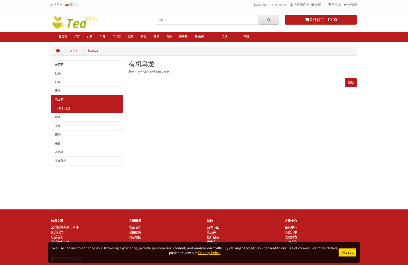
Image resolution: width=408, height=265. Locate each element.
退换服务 (135, 232)
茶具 (143, 37)
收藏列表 (291, 237)
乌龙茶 (116, 37)
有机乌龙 (93, 51)
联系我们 (57, 237)
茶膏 (169, 37)
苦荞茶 (183, 37)
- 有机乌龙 (62, 108)
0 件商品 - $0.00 (323, 19)
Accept (347, 252)
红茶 (77, 37)
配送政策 (57, 232)
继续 (351, 82)
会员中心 (291, 227)
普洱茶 (63, 37)
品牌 (224, 37)
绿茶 (131, 37)
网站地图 (135, 237)
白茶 (90, 37)
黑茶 (102, 37)
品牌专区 (213, 227)
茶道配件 (200, 37)
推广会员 (213, 237)
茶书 (156, 37)
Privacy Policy (209, 252)
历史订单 (291, 232)
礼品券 (211, 232)
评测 (246, 37)
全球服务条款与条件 (65, 227)
